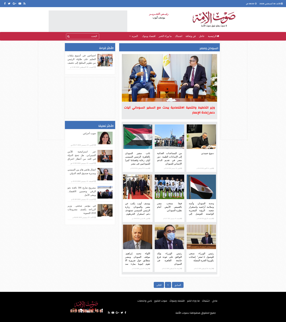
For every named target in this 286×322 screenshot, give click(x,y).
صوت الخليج (160, 300)
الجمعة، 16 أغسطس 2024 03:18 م (139, 168)
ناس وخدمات (144, 300)
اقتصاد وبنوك (148, 36)
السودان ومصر (209, 48)
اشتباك (178, 36)
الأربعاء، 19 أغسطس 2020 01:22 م (203, 268)
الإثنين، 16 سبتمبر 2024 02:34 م (172, 168)
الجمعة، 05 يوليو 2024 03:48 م (205, 218)
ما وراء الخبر (165, 36)
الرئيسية (212, 36)
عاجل (202, 36)
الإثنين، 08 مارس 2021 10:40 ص (140, 218)
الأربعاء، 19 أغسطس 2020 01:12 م (171, 268)
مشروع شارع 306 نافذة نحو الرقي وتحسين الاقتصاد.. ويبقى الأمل (82, 191)
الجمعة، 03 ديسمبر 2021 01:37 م (172, 218)
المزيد (134, 36)
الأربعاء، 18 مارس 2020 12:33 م (140, 268)
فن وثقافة (191, 36)
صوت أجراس (89, 133)
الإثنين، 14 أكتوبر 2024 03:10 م (205, 168)
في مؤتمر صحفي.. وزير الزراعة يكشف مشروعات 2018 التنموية (82, 209)
